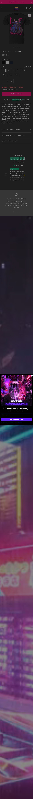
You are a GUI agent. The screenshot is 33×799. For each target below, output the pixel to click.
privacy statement (18, 422)
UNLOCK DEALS (16, 419)
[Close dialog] (31, 375)
